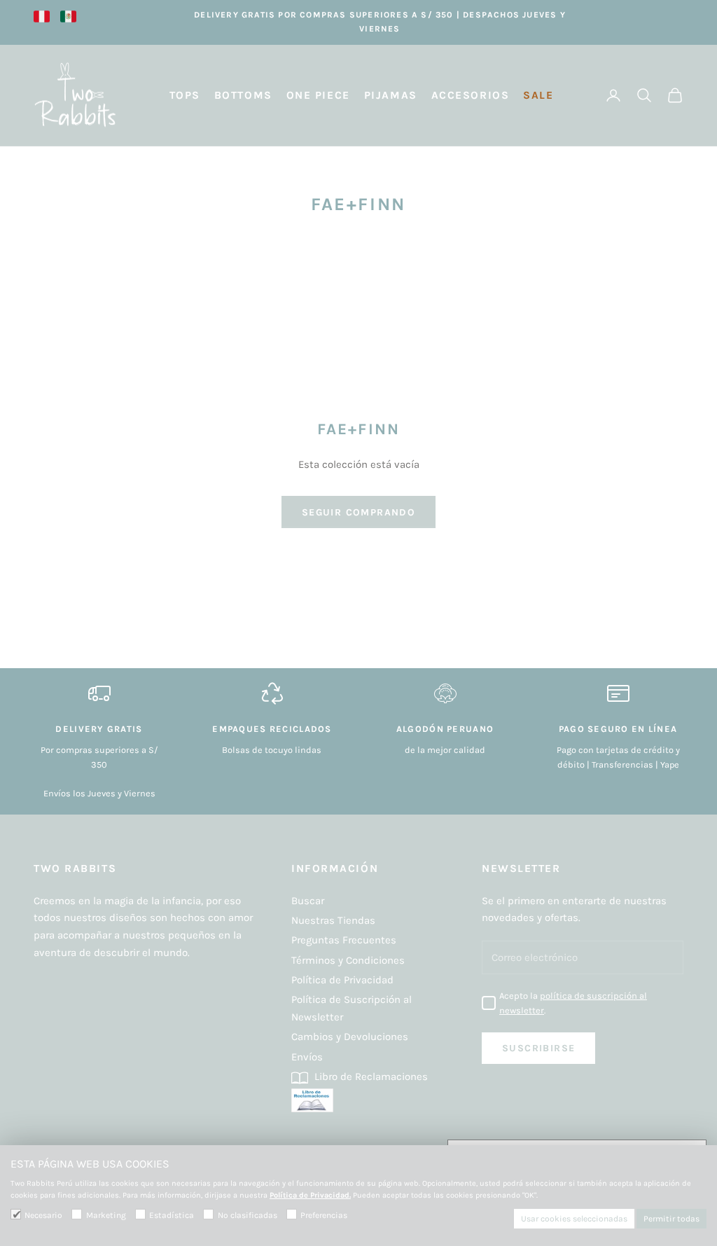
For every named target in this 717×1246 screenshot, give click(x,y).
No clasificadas (247, 1215)
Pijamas (390, 95)
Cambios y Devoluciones (349, 1036)
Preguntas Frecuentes (343, 940)
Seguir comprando (358, 512)
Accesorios (470, 95)
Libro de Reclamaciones (370, 1076)
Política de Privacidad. (310, 1195)
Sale (538, 95)
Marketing (105, 1215)
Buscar (307, 900)
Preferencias (323, 1215)
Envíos (307, 1057)
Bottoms (243, 95)
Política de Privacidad (342, 980)
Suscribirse (538, 1048)
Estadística (171, 1215)
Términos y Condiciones (348, 960)
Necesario (43, 1215)
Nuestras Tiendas (333, 920)
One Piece (318, 95)
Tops (184, 95)
